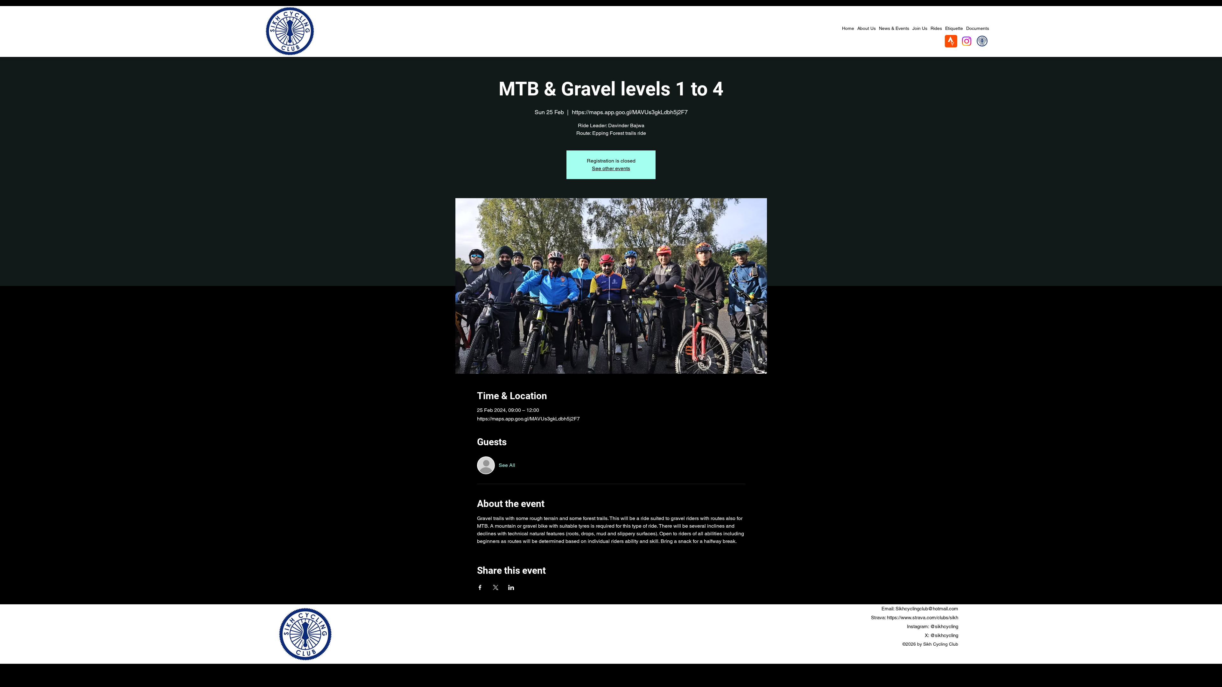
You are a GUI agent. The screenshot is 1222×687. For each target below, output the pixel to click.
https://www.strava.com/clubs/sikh (922, 617)
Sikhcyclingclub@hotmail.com (926, 608)
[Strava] (951, 41)
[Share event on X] (496, 587)
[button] (894, 28)
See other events (611, 168)
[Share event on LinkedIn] (511, 587)
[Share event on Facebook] (480, 587)
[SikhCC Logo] (982, 41)
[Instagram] (966, 41)
